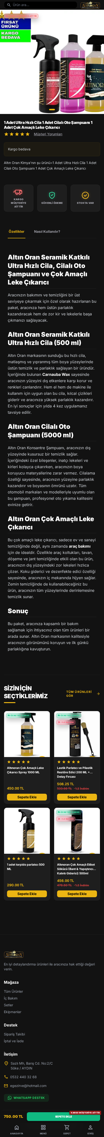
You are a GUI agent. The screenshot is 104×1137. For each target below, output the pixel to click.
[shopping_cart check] (27, 831)
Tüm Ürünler (13, 991)
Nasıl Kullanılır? (47, 231)
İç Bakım (10, 998)
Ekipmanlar (12, 1012)
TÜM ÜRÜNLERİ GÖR (83, 694)
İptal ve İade (14, 1041)
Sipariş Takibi (14, 1034)
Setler (8, 1005)
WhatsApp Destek (29, 1098)
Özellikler (16, 231)
